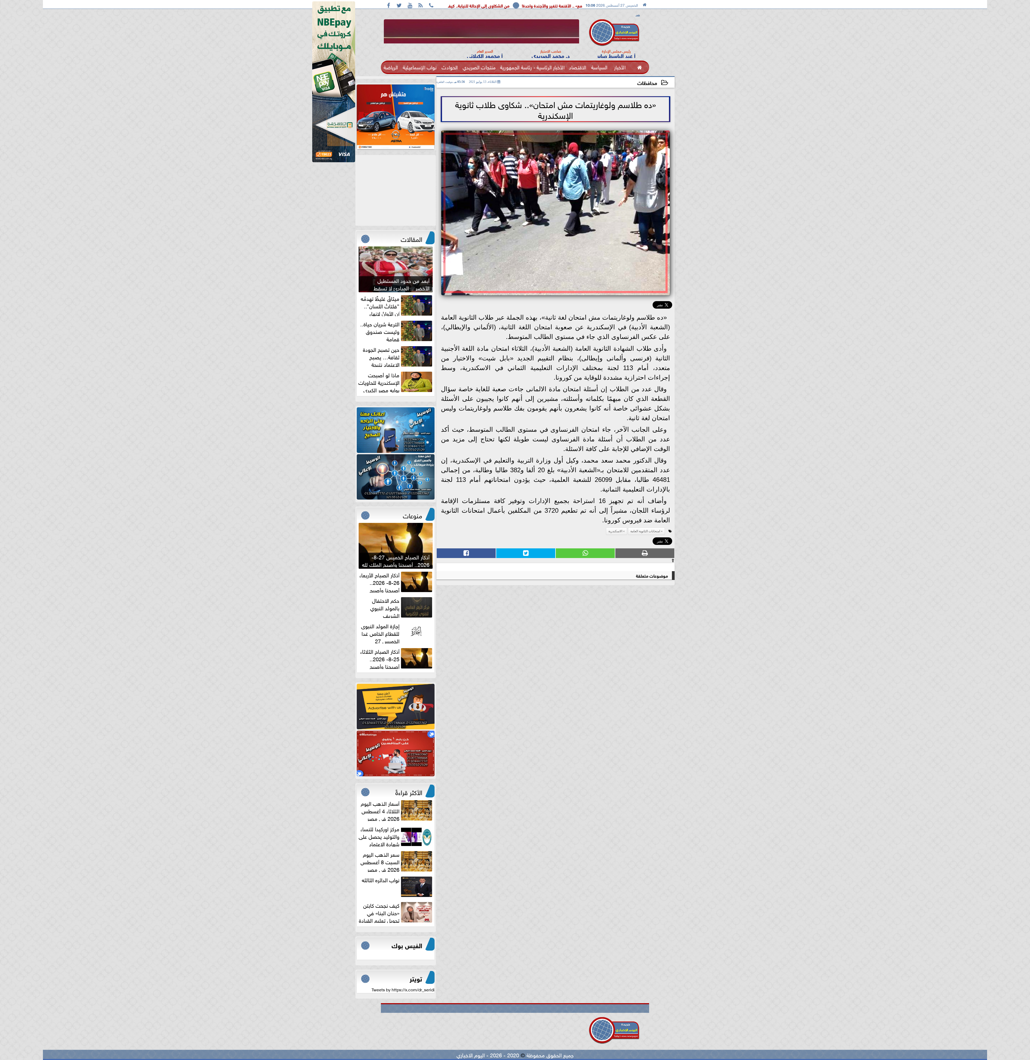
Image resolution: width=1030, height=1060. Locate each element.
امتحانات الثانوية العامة (645, 531)
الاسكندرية (615, 531)
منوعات (412, 515)
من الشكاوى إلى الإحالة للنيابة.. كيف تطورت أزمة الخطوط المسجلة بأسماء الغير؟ (543, 5)
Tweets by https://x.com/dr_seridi (403, 989)
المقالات (411, 238)
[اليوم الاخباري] (396, 430)
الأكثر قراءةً (408, 791)
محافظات (647, 82)
